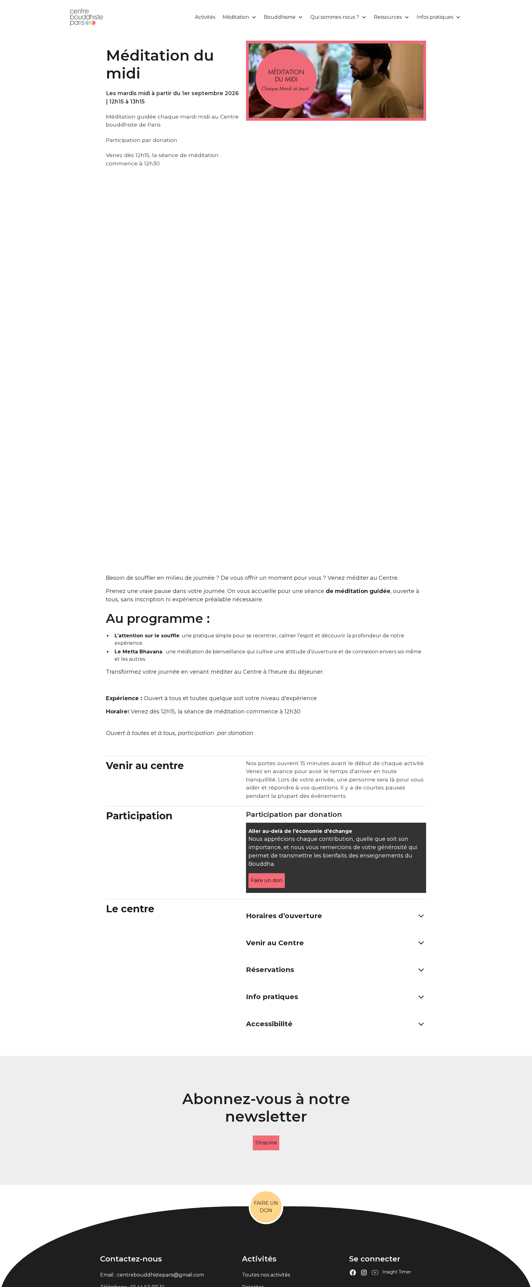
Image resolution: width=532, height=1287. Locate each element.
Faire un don (266, 880)
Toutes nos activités (266, 1275)
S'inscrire (266, 1143)
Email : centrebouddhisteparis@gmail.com (152, 1275)
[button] (238, 17)
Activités (205, 17)
